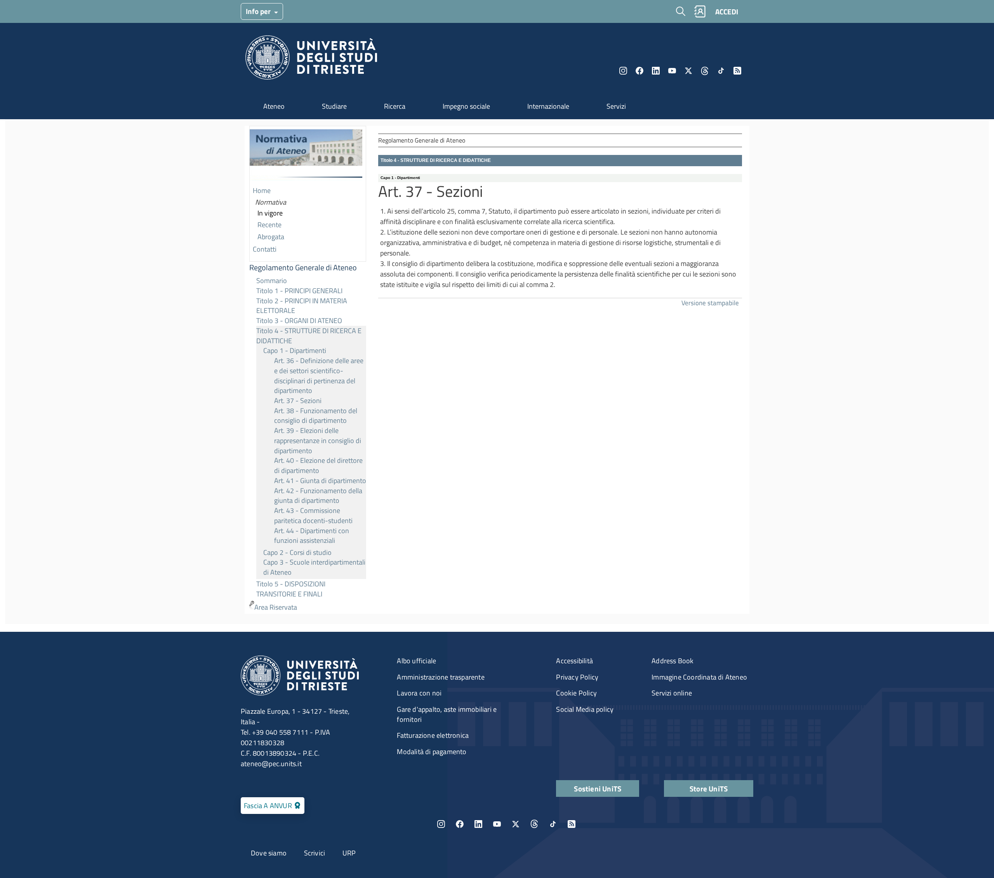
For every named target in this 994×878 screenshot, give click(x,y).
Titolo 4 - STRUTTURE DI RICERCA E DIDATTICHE (308, 335)
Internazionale (548, 106)
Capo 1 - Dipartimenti (294, 350)
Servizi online (672, 693)
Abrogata (270, 236)
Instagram (623, 71)
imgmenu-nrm (306, 155)
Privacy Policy (577, 677)
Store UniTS (709, 788)
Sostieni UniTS (597, 788)
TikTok (553, 824)
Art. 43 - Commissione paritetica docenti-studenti (313, 515)
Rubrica (699, 11)
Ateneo (274, 106)
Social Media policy (584, 709)
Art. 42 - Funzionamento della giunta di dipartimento (318, 495)
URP (349, 853)
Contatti (264, 249)
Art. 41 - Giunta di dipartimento (320, 480)
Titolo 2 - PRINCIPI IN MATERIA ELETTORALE (301, 306)
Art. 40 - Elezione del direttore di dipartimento (318, 465)
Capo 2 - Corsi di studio (297, 552)
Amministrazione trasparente (440, 677)
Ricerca (394, 106)
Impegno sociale (466, 106)
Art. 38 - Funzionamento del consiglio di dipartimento (315, 415)
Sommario (271, 280)
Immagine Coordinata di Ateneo (699, 677)
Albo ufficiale (416, 660)
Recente (269, 224)
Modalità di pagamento (431, 751)
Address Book (672, 660)
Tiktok (721, 71)
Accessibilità (574, 660)
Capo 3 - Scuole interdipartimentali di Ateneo (314, 567)
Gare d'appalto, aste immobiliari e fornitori (447, 714)
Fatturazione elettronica (433, 735)
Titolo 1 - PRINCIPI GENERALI (299, 290)
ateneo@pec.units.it (271, 763)
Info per (259, 11)
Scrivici (314, 853)
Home (262, 190)
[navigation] (307, 370)
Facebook (639, 71)
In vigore (270, 213)
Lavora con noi (419, 693)
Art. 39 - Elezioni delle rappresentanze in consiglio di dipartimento (317, 440)
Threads (705, 71)
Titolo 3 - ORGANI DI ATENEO (299, 320)
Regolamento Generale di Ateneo (303, 267)
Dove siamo (269, 853)
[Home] (311, 60)
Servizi (616, 106)
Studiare (334, 106)
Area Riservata (275, 607)
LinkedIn (656, 71)
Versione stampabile (710, 303)
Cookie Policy (576, 693)
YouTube (672, 71)
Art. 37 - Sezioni (297, 400)
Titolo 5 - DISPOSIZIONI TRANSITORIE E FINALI (290, 589)
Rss (737, 71)
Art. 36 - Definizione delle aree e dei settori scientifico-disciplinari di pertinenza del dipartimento (318, 375)
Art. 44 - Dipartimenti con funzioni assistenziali (311, 535)
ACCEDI (726, 11)
